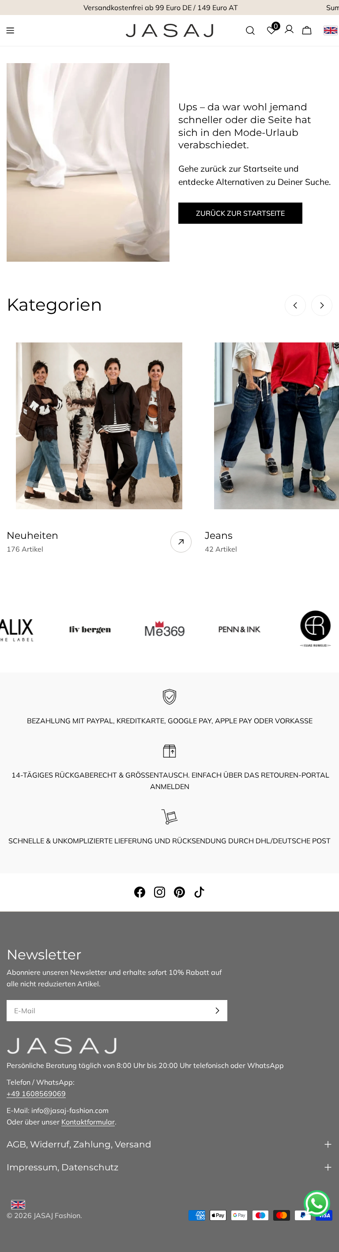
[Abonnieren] (217, 1010)
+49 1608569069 (36, 1093)
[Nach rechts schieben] (321, 305)
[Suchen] (250, 30)
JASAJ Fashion (57, 1215)
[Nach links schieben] (295, 305)
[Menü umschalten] (10, 30)
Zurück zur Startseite (240, 213)
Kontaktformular (88, 1121)
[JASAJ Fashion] (69, 628)
